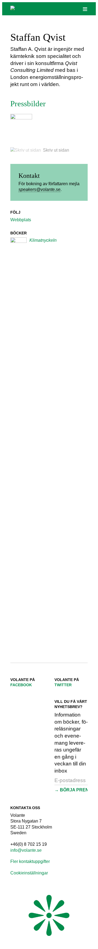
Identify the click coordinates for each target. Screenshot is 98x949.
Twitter (63, 685)
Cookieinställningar (29, 873)
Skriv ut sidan (56, 150)
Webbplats (20, 219)
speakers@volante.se (39, 189)
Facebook (21, 685)
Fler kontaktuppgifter (30, 861)
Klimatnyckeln (43, 240)
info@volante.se (26, 850)
